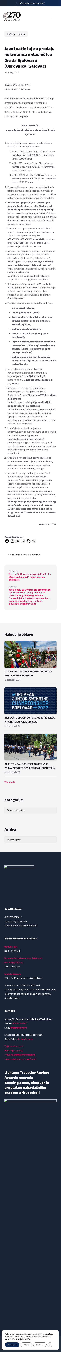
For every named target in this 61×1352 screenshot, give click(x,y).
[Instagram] (12, 541)
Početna (11, 34)
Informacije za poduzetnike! (32, 3)
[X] (17, 541)
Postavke (40, 1345)
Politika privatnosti (13, 1050)
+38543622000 (20, 1023)
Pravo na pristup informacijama (19, 1054)
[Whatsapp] (23, 541)
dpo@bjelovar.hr (25, 1039)
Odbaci (26, 1345)
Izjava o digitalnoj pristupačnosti (20, 1059)
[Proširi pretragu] (47, 17)
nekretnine (14, 554)
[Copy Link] (33, 541)
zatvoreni (35, 554)
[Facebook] (7, 541)
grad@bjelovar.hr (19, 1027)
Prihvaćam (12, 1345)
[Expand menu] (56, 17)
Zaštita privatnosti (13, 1046)
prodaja (25, 554)
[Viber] (28, 541)
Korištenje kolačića (21, 1339)
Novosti (21, 34)
